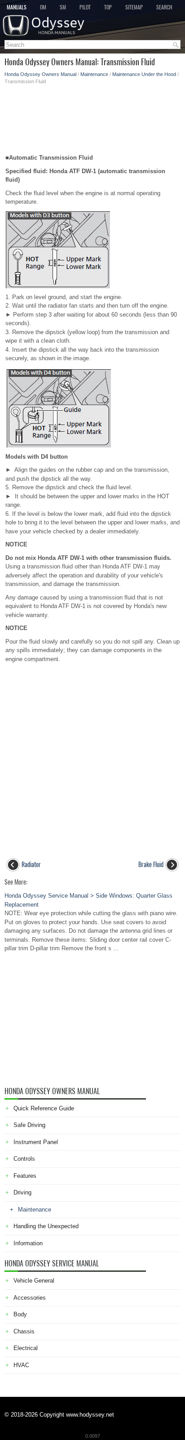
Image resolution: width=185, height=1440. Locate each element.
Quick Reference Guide (43, 1108)
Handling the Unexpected (46, 1226)
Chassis (24, 1331)
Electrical (25, 1348)
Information (28, 1243)
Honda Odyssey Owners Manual (40, 74)
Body (20, 1314)
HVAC (21, 1365)
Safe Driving (29, 1125)
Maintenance (94, 74)
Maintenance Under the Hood (144, 74)
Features (24, 1175)
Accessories (29, 1297)
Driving (22, 1192)
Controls (24, 1158)
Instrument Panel (35, 1142)
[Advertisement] (92, 116)
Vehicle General (33, 1280)
